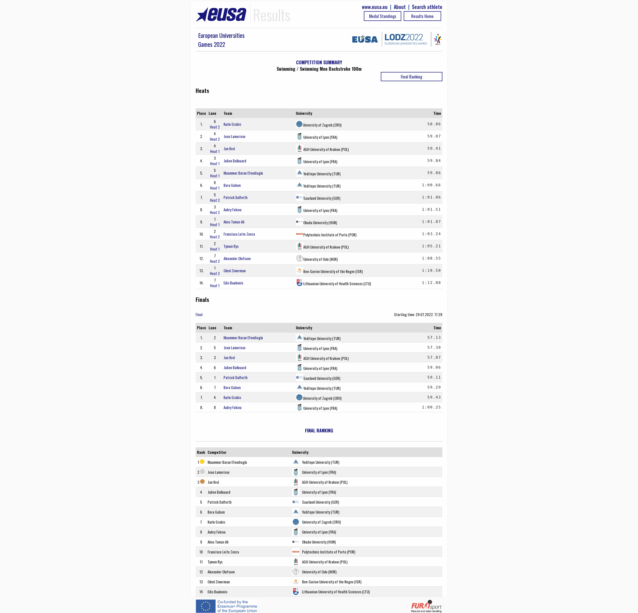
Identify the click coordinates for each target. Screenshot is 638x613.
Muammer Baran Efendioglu (243, 173)
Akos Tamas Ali (234, 221)
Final (199, 314)
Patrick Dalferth (235, 197)
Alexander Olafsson (237, 258)
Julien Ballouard (235, 160)
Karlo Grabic (232, 124)
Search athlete (427, 7)
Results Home (422, 16)
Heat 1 (215, 151)
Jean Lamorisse (234, 136)
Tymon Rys (231, 246)
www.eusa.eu (375, 7)
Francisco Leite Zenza (239, 234)
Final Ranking (411, 76)
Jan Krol (229, 148)
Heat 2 (215, 127)
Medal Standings (382, 16)
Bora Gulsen (232, 185)
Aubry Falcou (232, 209)
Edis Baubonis (233, 282)
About (400, 7)
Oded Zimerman (235, 270)
